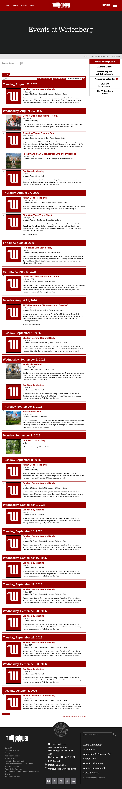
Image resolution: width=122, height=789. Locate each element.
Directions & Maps (12, 750)
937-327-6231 (55, 760)
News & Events (91, 772)
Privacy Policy (10, 758)
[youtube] (67, 781)
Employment (9, 753)
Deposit (24, 5)
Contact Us (9, 748)
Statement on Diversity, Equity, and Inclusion (22, 771)
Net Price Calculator (12, 756)
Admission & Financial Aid (97, 754)
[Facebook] (48, 781)
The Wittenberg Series (105, 92)
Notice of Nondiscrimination (15, 761)
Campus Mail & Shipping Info (62, 768)
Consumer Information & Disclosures (19, 763)
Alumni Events (104, 67)
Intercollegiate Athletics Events (104, 72)
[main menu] (114, 5)
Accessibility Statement (13, 769)
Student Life (89, 759)
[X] (54, 781)
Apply (15, 5)
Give (32, 5)
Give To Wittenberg (93, 763)
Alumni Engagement (94, 768)
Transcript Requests (12, 777)
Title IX (7, 774)
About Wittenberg (96, 57)
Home (86, 57)
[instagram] (61, 781)
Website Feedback (12, 766)
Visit (8, 5)
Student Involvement (104, 85)
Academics (89, 749)
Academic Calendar (105, 79)
